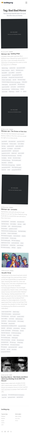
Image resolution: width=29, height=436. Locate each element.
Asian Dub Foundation (6, 314)
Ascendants (4, 141)
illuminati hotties (22, 231)
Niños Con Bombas (5, 340)
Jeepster (3, 328)
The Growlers (4, 228)
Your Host (17, 418)
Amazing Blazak (5, 221)
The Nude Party (12, 84)
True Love (4, 169)
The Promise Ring (6, 89)
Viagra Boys (11, 91)
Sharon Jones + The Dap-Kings (8, 165)
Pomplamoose (21, 86)
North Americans (15, 242)
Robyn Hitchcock (5, 344)
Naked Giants (5, 84)
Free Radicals (4, 323)
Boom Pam (13, 316)
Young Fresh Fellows (16, 169)
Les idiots (3, 335)
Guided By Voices (6, 153)
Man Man (4, 397)
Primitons (10, 162)
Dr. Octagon (10, 148)
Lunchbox (9, 335)
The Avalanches (12, 141)
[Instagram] (5, 431)
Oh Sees (13, 340)
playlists (11, 270)
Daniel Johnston (19, 319)
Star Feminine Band (6, 167)
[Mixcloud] (2, 431)
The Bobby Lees (5, 316)
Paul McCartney (5, 87)
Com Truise (11, 318)
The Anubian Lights (21, 68)
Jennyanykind (17, 328)
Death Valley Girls (19, 146)
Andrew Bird (12, 68)
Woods (17, 91)
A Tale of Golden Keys (6, 311)
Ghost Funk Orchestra (6, 151)
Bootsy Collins (13, 143)
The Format (4, 395)
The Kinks (19, 155)
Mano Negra (16, 335)
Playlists (3, 418)
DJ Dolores (4, 321)
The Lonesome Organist (6, 235)
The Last (14, 79)
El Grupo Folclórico (6, 75)
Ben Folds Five (5, 143)
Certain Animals (10, 146)
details (10, 375)
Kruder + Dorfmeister (6, 79)
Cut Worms (18, 72)
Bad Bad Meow (19, 70)
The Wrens (14, 349)
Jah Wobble (4, 77)
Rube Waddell (20, 245)
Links (2, 424)
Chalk (24, 224)
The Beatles (4, 72)
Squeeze (18, 165)
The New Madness (16, 240)
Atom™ (12, 70)
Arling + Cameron (5, 70)
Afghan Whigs (5, 68)
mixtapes (11, 51)
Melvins (23, 236)
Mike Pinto (24, 82)
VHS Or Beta (4, 91)
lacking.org (5, 409)
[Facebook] (8, 431)
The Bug (3, 146)
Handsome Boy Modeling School (9, 231)
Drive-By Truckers (12, 321)
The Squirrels (4, 347)
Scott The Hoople (15, 89)
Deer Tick (4, 148)
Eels (9, 226)
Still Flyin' (14, 247)
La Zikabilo (4, 158)
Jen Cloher (3, 233)
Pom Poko (13, 86)
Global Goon (16, 151)
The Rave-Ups (13, 342)
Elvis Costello (17, 148)
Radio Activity (18, 416)
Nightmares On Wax (5, 242)
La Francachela (15, 330)
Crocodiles (3, 226)
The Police (4, 162)
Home (16, 420)
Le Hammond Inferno (16, 333)
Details (2, 420)
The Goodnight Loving (17, 75)
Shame (22, 89)
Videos (2, 422)
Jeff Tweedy (9, 328)
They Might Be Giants (16, 167)
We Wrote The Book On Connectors (16, 395)
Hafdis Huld (14, 153)
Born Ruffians (11, 72)
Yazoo (24, 91)
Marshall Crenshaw (6, 160)
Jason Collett (21, 153)
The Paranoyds (21, 84)
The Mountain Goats (16, 160)
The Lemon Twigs (21, 79)
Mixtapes (3, 416)
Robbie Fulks (12, 245)
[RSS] (11, 431)
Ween (9, 169)
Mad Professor (16, 235)
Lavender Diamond (5, 333)
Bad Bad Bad (20, 397)
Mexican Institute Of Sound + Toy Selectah (11, 82)
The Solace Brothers (5, 247)
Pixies (22, 243)
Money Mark (13, 238)
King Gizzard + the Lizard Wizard (16, 77)
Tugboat (19, 247)
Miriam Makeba (4, 238)
